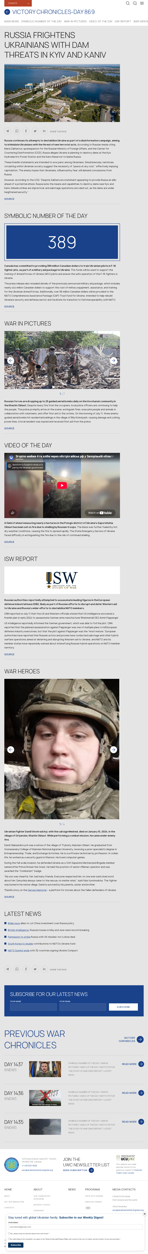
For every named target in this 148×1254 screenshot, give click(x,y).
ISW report (123, 21)
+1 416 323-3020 (29, 1165)
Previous (10, 360)
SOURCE (9, 199)
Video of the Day (101, 21)
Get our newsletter (14, 1202)
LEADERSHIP (39, 1210)
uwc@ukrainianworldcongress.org (37, 1170)
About (7, 1196)
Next (113, 360)
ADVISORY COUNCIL (42, 1205)
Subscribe (16, 1245)
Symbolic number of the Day (41, 21)
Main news (11, 21)
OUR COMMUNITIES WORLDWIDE (42, 1197)
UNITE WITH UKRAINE (94, 1196)
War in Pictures (75, 21)
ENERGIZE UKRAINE (93, 1202)
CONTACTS (9, 1207)
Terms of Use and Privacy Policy (56, 1239)
